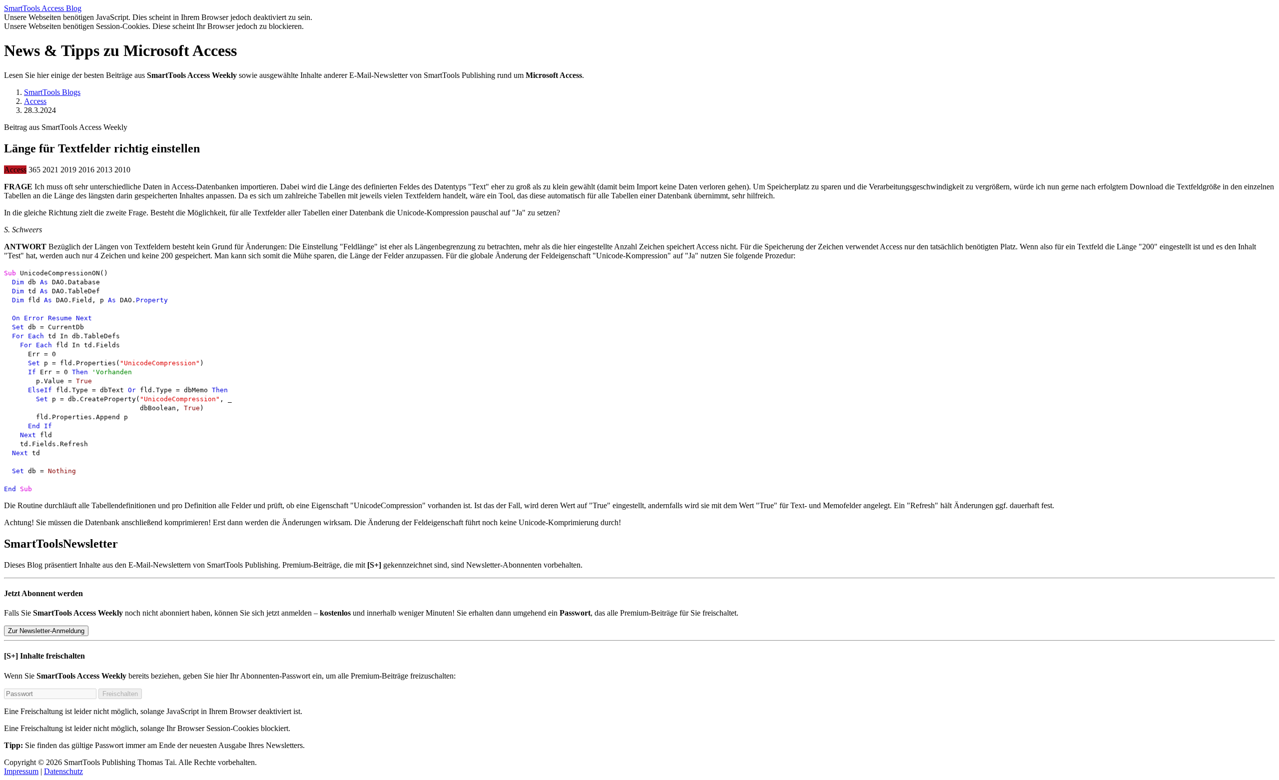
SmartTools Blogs (52, 92)
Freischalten (120, 694)
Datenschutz (63, 771)
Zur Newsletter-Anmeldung (46, 631)
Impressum (21, 771)
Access (35, 101)
